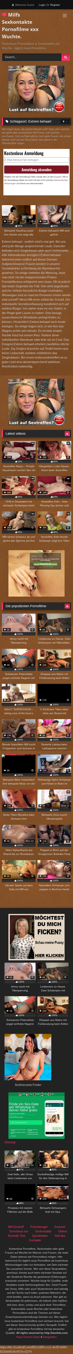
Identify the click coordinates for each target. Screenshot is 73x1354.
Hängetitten (50, 1336)
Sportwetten (40, 1235)
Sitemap (10, 1142)
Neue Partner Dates (28, 1336)
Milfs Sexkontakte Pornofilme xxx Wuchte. (20, 25)
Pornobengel (39, 1226)
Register (55, 4)
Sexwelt (59, 1226)
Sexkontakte (43, 1231)
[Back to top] (61, 1343)
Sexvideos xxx (18, 1231)
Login (42, 4)
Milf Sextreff (16, 1226)
